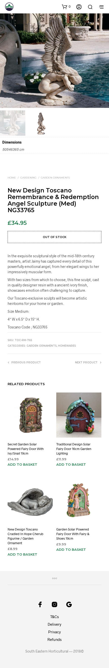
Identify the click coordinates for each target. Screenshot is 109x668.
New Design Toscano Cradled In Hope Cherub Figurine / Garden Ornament (25, 536)
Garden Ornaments (55, 177)
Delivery (54, 624)
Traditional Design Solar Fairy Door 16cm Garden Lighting (73, 448)
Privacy (54, 632)
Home (12, 177)
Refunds (54, 639)
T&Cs (54, 616)
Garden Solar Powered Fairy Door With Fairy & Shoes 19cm (72, 533)
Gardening (28, 177)
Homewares (67, 345)
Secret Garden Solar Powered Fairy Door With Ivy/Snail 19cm (26, 448)
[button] (66, 6)
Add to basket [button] (22, 464)
